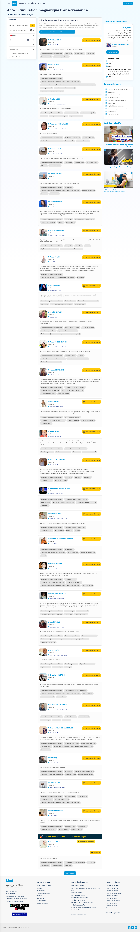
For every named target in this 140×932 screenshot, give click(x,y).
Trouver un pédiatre (112, 905)
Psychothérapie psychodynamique (50, 390)
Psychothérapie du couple (89, 452)
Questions (32, 3)
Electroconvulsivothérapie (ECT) (117, 100)
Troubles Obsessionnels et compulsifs (88, 301)
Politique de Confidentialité (14, 901)
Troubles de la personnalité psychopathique (52, 582)
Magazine (41, 3)
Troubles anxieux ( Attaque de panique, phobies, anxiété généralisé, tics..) (60, 81)
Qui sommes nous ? (12, 891)
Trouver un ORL (111, 903)
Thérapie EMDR (45, 865)
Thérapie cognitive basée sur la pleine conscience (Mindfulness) (58, 277)
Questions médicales (43, 893)
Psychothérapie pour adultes (48, 829)
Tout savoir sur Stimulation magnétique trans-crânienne (57, 32)
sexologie (77, 530)
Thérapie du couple (46, 746)
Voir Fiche (96, 852)
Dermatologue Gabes (78, 895)
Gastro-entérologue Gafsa (79, 897)
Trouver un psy (111, 908)
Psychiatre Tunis (76, 910)
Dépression (85, 639)
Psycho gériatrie (54, 194)
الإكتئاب (110, 77)
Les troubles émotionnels (71, 113)
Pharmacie (39, 888)
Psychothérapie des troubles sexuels (67, 331)
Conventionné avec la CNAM (20, 54)
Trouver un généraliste (113, 893)
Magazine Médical (42, 903)
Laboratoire (40, 898)
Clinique (39, 895)
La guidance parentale (76, 116)
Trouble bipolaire (59, 530)
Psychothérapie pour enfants (72, 137)
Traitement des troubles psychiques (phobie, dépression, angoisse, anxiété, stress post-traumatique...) (68, 85)
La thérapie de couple (46, 88)
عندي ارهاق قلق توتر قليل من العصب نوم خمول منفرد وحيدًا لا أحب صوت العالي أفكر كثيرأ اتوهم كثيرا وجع (119, 71)
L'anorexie (87, 246)
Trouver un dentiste (112, 886)
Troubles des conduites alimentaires (86, 502)
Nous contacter (10, 894)
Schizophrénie (90, 53)
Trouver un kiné (111, 898)
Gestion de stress (79, 162)
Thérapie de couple (87, 693)
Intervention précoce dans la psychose (75, 527)
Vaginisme (61, 222)
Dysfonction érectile (46, 57)
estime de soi (68, 53)
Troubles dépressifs (70, 301)
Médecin (22, 3)
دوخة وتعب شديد (113, 58)
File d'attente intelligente (86, 841)
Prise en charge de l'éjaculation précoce (71, 249)
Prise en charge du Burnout (61, 57)
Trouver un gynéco (112, 895)
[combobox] (22, 30)
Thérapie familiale (79, 53)
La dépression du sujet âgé (88, 113)
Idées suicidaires (70, 222)
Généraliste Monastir (78, 900)
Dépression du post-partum (48, 393)
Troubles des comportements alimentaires (76, 499)
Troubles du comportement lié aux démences (53, 420)
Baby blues (44, 165)
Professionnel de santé (43, 886)
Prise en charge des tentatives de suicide (61, 304)
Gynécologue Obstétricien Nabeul (82, 902)
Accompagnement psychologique (58, 116)
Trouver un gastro (112, 891)
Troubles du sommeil (54, 165)
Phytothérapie (68, 614)
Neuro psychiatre (113, 61)
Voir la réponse (112, 52)
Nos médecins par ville (78, 915)
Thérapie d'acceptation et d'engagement (75, 449)
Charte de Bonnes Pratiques (15, 896)
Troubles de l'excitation (83, 141)
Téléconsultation (69, 141)
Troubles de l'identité (88, 137)
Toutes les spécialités (113, 913)
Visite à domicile (16, 57)
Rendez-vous (93, 40)
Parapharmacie (41, 900)
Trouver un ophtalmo (113, 900)
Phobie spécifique (82, 796)
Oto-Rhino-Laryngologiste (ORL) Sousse (83, 907)
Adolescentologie (45, 502)
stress (110, 66)
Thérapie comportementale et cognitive (77, 359)
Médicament (40, 891)
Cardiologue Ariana (77, 886)
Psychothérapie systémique (63, 452)
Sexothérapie (68, 162)
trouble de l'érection (76, 829)
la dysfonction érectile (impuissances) (65, 88)
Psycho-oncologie (45, 667)
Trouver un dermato (112, 888)
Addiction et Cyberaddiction (48, 331)
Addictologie (44, 194)
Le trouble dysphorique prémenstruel (84, 219)
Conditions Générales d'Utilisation (16, 899)
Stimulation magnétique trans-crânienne (51, 53)
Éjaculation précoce (80, 304)
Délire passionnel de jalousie (72, 417)
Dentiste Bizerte (76, 893)
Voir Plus (71, 873)
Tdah (109, 64)
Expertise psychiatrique (88, 190)
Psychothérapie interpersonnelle (49, 249)
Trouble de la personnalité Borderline (75, 387)
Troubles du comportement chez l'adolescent (53, 359)
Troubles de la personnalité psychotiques (52, 91)
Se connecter (128, 3)
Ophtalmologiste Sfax (78, 905)
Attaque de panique (87, 585)
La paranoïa (44, 116)
